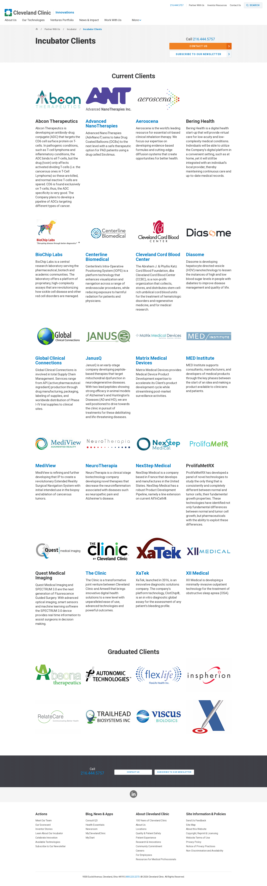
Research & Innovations (148, 841)
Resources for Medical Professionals (156, 859)
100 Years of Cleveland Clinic (151, 820)
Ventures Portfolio (62, 20)
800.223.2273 (132, 876)
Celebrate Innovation (46, 837)
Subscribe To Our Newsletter (198, 54)
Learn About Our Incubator (49, 833)
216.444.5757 (177, 5)
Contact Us (235, 5)
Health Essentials (95, 824)
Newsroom (91, 828)
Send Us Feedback (196, 820)
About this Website (196, 828)
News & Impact (89, 20)
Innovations (65, 12)
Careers (140, 850)
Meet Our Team (43, 820)
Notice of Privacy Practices (200, 846)
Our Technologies (33, 20)
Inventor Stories (44, 828)
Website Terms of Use (198, 837)
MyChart (90, 837)
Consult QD (92, 820)
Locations (141, 828)
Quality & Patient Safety (148, 833)
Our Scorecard (43, 824)
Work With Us (112, 20)
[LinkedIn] (133, 794)
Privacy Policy (193, 841)
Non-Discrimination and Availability (204, 850)
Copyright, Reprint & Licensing (202, 833)
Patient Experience (146, 837)
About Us (11, 20)
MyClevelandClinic (96, 833)
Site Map (191, 824)
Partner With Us (196, 5)
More (135, 20)
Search (255, 5)
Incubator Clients (92, 29)
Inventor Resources (217, 5)
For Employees (144, 854)
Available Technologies (47, 841)
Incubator (72, 29)
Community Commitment (149, 846)
